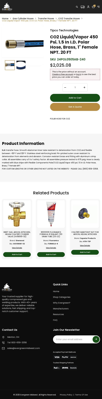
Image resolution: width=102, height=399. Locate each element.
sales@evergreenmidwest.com (23, 348)
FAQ (55, 320)
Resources (58, 314)
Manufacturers (61, 308)
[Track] (82, 6)
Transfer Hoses (46, 18)
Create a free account (62, 74)
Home (5, 18)
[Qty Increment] (84, 88)
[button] (10, 65)
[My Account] (88, 6)
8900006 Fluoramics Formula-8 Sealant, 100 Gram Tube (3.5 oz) (51, 234)
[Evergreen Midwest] (7, 6)
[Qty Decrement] (65, 88)
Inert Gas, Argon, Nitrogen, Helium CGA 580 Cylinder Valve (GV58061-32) (17, 234)
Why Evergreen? (61, 302)
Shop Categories (61, 297)
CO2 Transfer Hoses (69, 18)
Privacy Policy (66, 394)
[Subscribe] (96, 339)
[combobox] (85, 12)
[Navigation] (98, 6)
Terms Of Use (81, 394)
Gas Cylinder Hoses (23, 18)
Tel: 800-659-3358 (17, 342)
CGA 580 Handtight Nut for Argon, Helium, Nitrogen (85, 233)
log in (78, 74)
